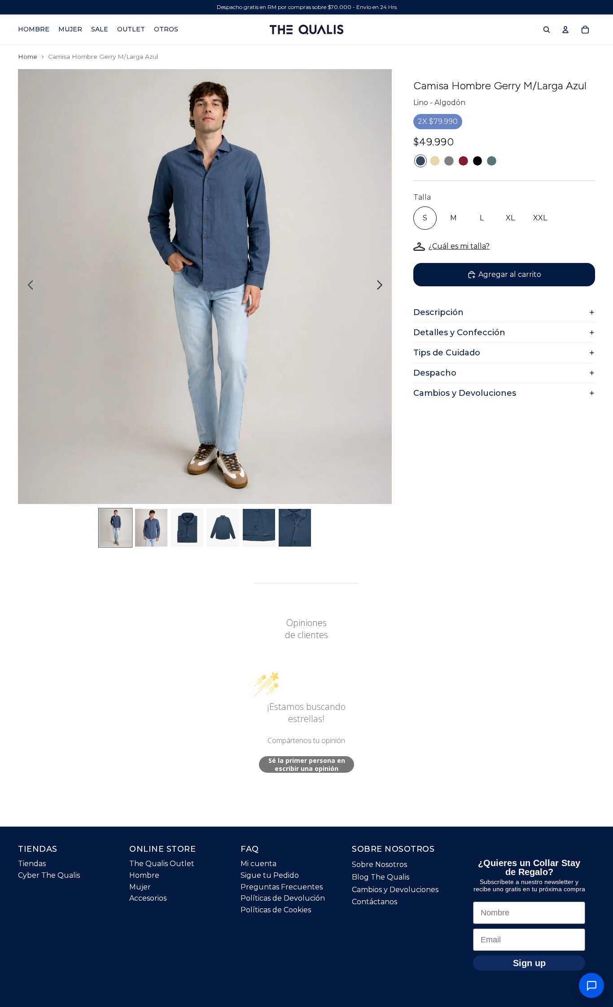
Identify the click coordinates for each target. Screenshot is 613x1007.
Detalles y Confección (459, 332)
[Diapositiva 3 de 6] (187, 528)
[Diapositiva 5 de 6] (259, 528)
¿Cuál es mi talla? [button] (459, 246)
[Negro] (477, 161)
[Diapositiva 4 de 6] (223, 528)
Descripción (438, 312)
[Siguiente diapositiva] (382, 287)
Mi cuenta (258, 864)
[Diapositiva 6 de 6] (295, 528)
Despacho (434, 373)
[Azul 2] (420, 161)
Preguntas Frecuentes (282, 887)
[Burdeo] (463, 161)
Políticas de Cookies (276, 910)
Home (27, 56)
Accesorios (147, 898)
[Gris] (449, 161)
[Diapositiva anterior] (28, 287)
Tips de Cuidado (446, 353)
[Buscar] (546, 29)
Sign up (529, 963)
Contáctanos (374, 902)
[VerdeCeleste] (491, 161)
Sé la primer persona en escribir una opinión (306, 764)
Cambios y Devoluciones (464, 393)
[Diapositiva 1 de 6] (115, 528)
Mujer (140, 887)
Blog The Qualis (380, 877)
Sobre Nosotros (379, 865)
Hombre (144, 875)
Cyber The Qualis (49, 875)
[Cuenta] (565, 29)
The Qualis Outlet (161, 864)
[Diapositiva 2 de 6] (151, 528)
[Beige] (435, 161)
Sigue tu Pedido (270, 875)
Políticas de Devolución (283, 898)
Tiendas (32, 864)
